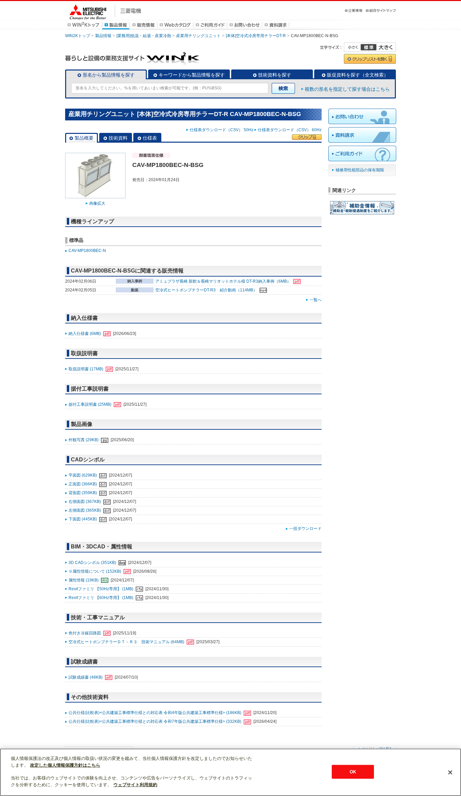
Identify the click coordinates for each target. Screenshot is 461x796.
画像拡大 (97, 203)
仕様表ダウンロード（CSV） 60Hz (290, 129)
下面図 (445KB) (83, 519)
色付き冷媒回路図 (85, 633)
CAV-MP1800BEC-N (87, 250)
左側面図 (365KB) (85, 510)
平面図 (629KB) (83, 475)
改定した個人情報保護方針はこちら (65, 765)
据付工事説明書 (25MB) (90, 404)
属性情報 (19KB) (84, 580)
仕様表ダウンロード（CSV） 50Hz (221, 129)
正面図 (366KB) (83, 484)
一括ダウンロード (305, 528)
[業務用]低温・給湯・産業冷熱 (143, 35)
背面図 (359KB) (83, 492)
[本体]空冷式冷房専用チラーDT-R (256, 35)
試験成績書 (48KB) (86, 677)
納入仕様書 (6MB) (85, 333)
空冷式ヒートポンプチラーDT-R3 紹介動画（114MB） (206, 290)
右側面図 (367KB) (85, 501)
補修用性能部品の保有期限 (359, 170)
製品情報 (103, 35)
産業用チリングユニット (198, 35)
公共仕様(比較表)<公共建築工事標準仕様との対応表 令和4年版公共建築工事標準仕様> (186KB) (155, 712)
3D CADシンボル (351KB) (93, 562)
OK (353, 771)
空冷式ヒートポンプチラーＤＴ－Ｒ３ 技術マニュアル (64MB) (127, 641)
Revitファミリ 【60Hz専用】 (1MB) (101, 597)
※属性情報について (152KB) (95, 571)
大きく (382, 47)
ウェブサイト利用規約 (135, 784)
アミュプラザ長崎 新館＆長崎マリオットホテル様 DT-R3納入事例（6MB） (223, 281)
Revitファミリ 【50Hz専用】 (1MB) (101, 589)
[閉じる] (450, 772)
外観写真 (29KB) (84, 439)
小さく (356, 47)
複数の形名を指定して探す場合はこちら (347, 89)
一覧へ (315, 299)
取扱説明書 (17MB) (86, 369)
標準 (368, 47)
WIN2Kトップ (77, 35)
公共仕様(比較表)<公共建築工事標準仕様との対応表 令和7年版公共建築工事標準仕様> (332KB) (155, 721)
